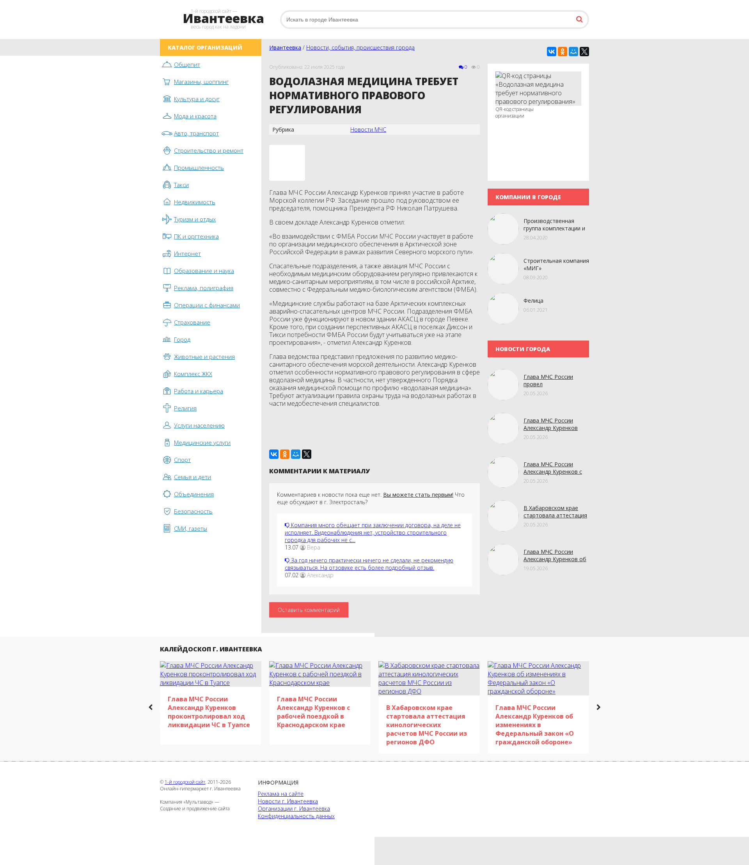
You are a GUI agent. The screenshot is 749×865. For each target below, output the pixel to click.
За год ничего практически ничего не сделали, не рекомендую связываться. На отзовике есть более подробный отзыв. (369, 563)
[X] (584, 51)
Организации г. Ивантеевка (294, 808)
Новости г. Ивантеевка (288, 801)
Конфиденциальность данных (296, 816)
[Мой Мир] (573, 51)
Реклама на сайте (281, 793)
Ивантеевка (285, 47)
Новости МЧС (368, 129)
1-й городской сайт (185, 782)
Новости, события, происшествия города (360, 47)
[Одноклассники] (562, 51)
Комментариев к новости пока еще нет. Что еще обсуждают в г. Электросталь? (371, 498)
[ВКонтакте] (551, 51)
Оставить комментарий (309, 610)
